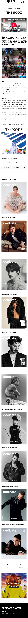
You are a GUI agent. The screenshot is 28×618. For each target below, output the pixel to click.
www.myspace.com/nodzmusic (9, 158)
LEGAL (3, 611)
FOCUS (10, 8)
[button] (12, 599)
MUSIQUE (17, 8)
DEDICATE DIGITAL (11, 608)
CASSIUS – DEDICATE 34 (14, 583)
